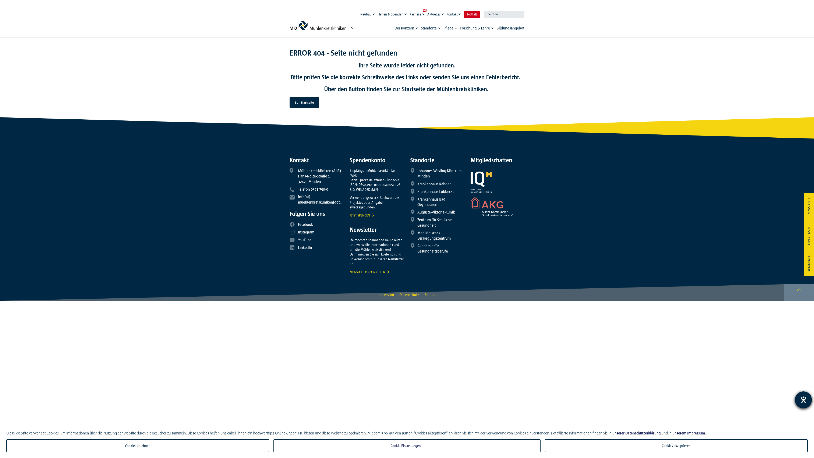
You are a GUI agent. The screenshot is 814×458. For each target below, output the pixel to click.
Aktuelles (433, 14)
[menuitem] (407, 29)
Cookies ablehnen (138, 446)
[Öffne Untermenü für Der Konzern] (416, 28)
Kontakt (452, 14)
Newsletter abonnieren (367, 272)
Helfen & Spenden (390, 14)
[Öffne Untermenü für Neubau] (374, 13)
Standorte (429, 28)
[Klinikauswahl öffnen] (352, 27)
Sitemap (431, 294)
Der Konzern (404, 28)
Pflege (448, 28)
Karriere (415, 14)
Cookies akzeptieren (676, 446)
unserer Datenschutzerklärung (636, 433)
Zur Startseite (304, 102)
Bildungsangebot (510, 28)
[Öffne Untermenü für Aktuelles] (443, 13)
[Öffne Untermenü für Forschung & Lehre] (492, 28)
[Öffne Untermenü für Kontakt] (460, 13)
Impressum (385, 294)
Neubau (366, 14)
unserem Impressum (688, 433)
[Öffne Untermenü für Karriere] (424, 13)
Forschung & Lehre (475, 28)
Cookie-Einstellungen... (407, 446)
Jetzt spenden (360, 215)
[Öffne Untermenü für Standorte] (439, 28)
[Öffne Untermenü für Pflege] (456, 28)
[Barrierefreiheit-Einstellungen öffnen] (803, 399)
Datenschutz (409, 294)
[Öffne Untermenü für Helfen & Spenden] (406, 13)
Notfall (472, 14)
